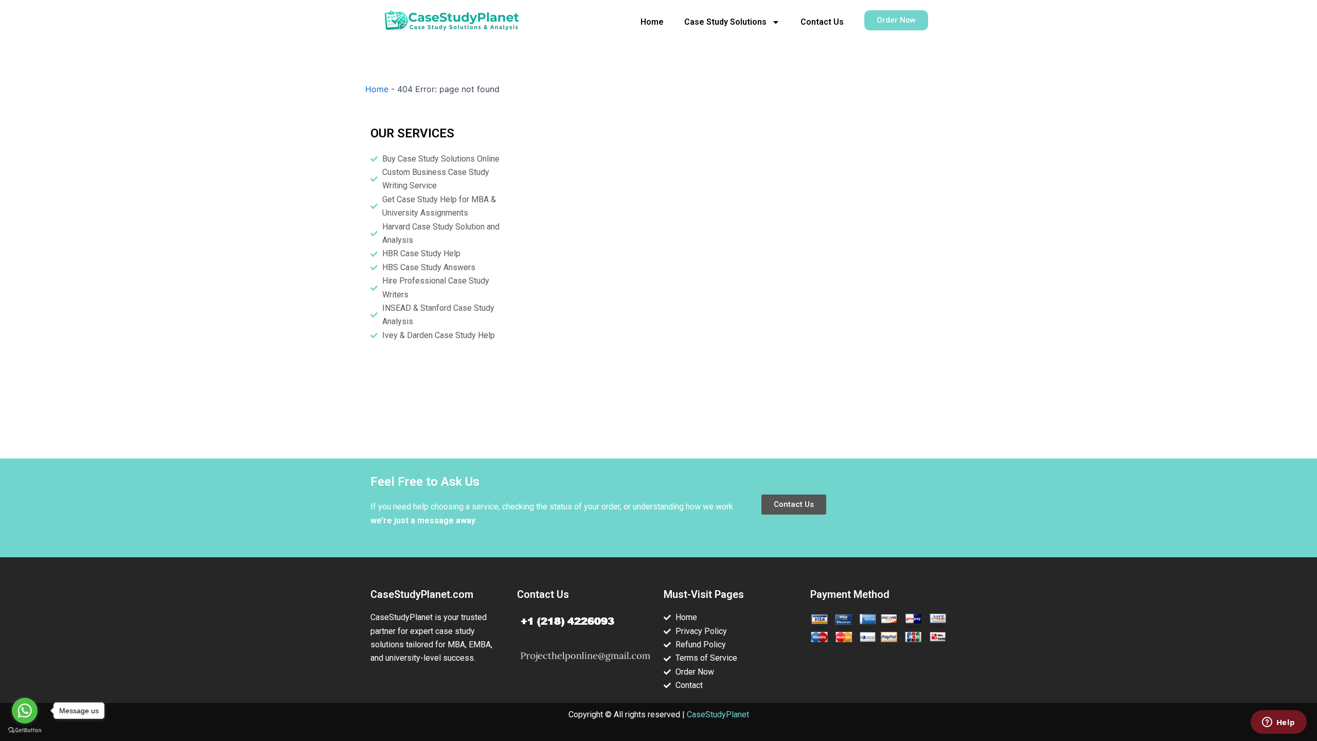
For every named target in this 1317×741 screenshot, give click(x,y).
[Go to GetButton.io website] (24, 730)
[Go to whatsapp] (25, 711)
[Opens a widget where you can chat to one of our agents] (1278, 723)
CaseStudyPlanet (718, 714)
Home (652, 22)
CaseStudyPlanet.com (421, 594)
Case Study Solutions (725, 22)
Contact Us (822, 22)
